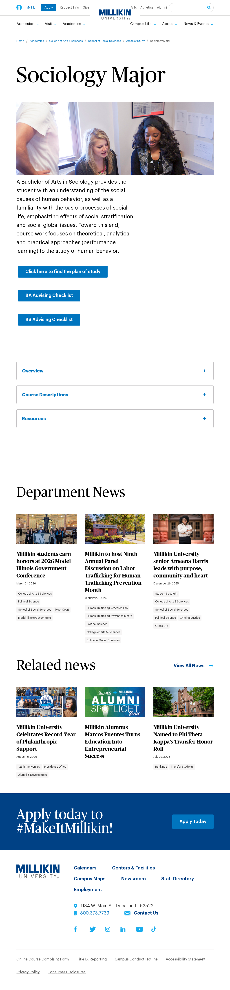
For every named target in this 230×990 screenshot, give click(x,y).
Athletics (146, 7)
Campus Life (141, 24)
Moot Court (62, 609)
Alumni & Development (32, 774)
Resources (34, 418)
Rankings (161, 766)
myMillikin (30, 7)
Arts (134, 7)
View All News (189, 666)
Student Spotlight (166, 593)
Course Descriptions (45, 394)
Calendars (85, 868)
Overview (33, 371)
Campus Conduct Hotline (136, 959)
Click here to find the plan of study (62, 271)
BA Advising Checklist (49, 295)
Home (20, 41)
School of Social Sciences (104, 41)
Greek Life (161, 626)
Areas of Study (135, 41)
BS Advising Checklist (49, 319)
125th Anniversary (29, 766)
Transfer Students (182, 766)
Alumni (162, 7)
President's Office (55, 766)
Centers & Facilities (133, 868)
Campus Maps (90, 879)
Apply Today (192, 821)
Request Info (69, 7)
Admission (26, 24)
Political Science (28, 601)
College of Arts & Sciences (66, 41)
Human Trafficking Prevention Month (109, 616)
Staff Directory (177, 879)
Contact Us (146, 913)
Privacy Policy (28, 972)
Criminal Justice (190, 617)
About (168, 24)
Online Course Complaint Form (42, 959)
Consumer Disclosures (67, 972)
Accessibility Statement (186, 959)
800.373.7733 (94, 913)
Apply (48, 7)
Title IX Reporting (92, 959)
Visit (49, 24)
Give (86, 7)
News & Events (197, 24)
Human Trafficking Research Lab (107, 608)
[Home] (115, 14)
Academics (72, 24)
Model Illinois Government (34, 617)
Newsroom (133, 879)
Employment (88, 889)
